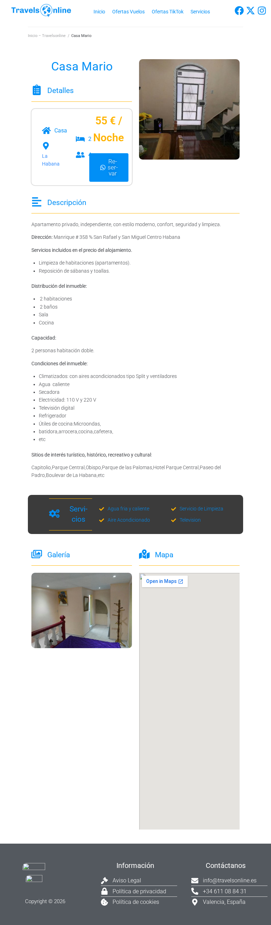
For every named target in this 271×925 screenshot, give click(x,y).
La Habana (51, 160)
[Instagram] (261, 10)
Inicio (99, 11)
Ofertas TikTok (167, 11)
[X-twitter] (250, 10)
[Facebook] (239, 10)
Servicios (200, 11)
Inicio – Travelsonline (47, 35)
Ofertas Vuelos (128, 11)
